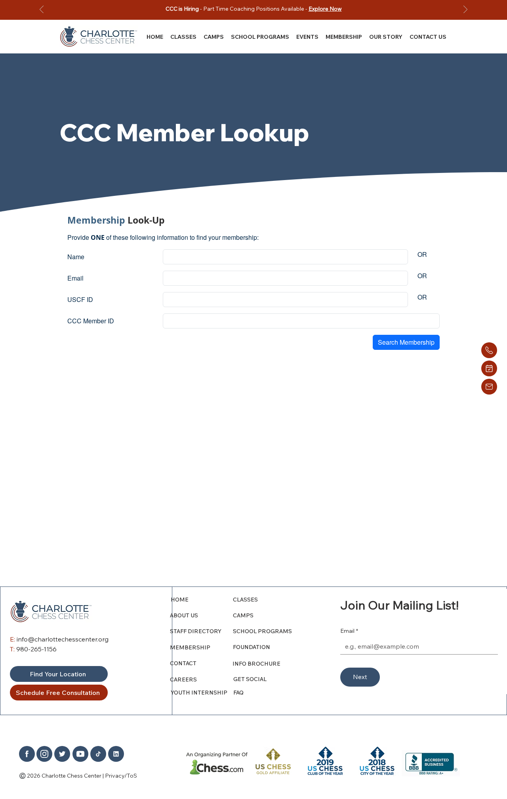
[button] (386, 36)
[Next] (465, 10)
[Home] (489, 350)
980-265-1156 (36, 649)
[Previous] (42, 10)
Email (349, 630)
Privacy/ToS (121, 775)
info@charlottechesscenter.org (63, 639)
